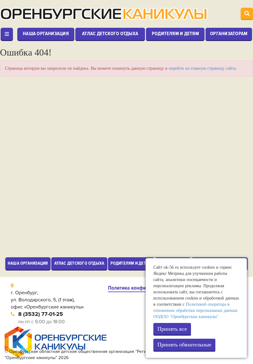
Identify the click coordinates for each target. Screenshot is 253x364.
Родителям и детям (175, 34)
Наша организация (46, 34)
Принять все (172, 329)
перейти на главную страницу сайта (202, 68)
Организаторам (228, 34)
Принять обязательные (184, 344)
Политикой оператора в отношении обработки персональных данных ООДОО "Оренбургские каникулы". (195, 310)
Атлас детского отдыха (110, 34)
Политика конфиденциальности (144, 288)
